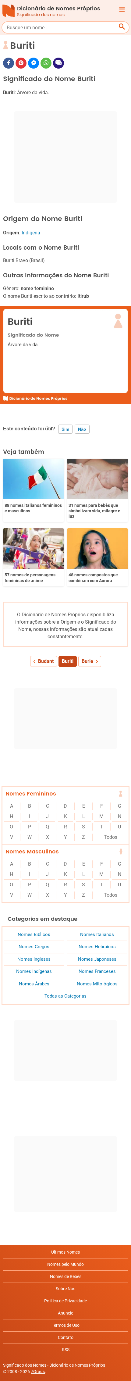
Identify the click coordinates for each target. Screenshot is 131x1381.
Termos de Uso (66, 1325)
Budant (46, 661)
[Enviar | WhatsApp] (46, 63)
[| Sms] (58, 63)
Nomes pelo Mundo (65, 1264)
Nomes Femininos (30, 793)
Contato (65, 1337)
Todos (110, 837)
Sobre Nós (65, 1288)
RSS (65, 1349)
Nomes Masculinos (32, 851)
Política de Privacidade (65, 1300)
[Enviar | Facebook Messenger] (33, 63)
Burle (87, 661)
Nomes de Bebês (65, 1276)
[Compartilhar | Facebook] (8, 63)
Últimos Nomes (65, 1252)
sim (65, 429)
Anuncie (65, 1313)
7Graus (38, 1371)
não (82, 429)
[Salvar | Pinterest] (21, 63)
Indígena (31, 233)
